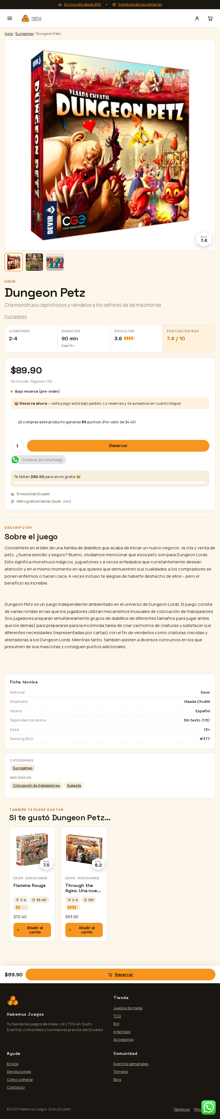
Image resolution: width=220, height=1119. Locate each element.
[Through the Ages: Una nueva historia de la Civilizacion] (84, 849)
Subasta (74, 785)
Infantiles (121, 1031)
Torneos (120, 1071)
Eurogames (24, 33)
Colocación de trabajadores (36, 785)
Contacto (16, 1087)
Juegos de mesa (127, 1007)
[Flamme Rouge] (32, 849)
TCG (117, 1015)
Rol (116, 1023)
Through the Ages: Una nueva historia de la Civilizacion (84, 893)
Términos (182, 1109)
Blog (117, 1079)
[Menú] (9, 18)
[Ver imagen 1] (14, 262)
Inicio (9, 33)
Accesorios (123, 1039)
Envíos (12, 1063)
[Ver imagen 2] (34, 262)
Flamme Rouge (29, 885)
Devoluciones (19, 1071)
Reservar (118, 445)
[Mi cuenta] (197, 18)
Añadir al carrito (35, 930)
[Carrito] (210, 18)
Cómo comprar (20, 1079)
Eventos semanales (130, 1063)
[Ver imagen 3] (55, 262)
